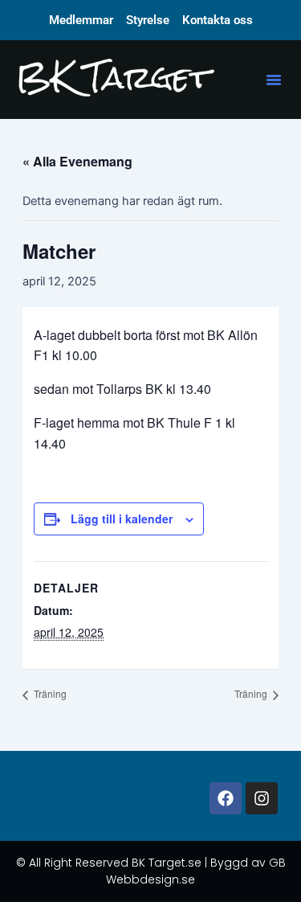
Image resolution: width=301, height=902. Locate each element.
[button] (274, 80)
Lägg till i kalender (122, 518)
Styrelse (147, 20)
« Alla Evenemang (77, 161)
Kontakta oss (217, 20)
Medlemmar (81, 20)
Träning (49, 693)
